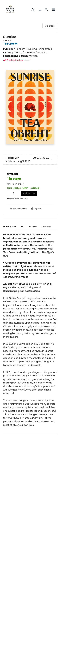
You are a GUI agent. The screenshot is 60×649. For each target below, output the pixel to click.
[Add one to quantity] (18, 193)
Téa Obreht (10, 43)
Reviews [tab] (46, 226)
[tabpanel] (30, 333)
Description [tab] (9, 226)
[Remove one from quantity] (9, 193)
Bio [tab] (22, 226)
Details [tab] (33, 226)
